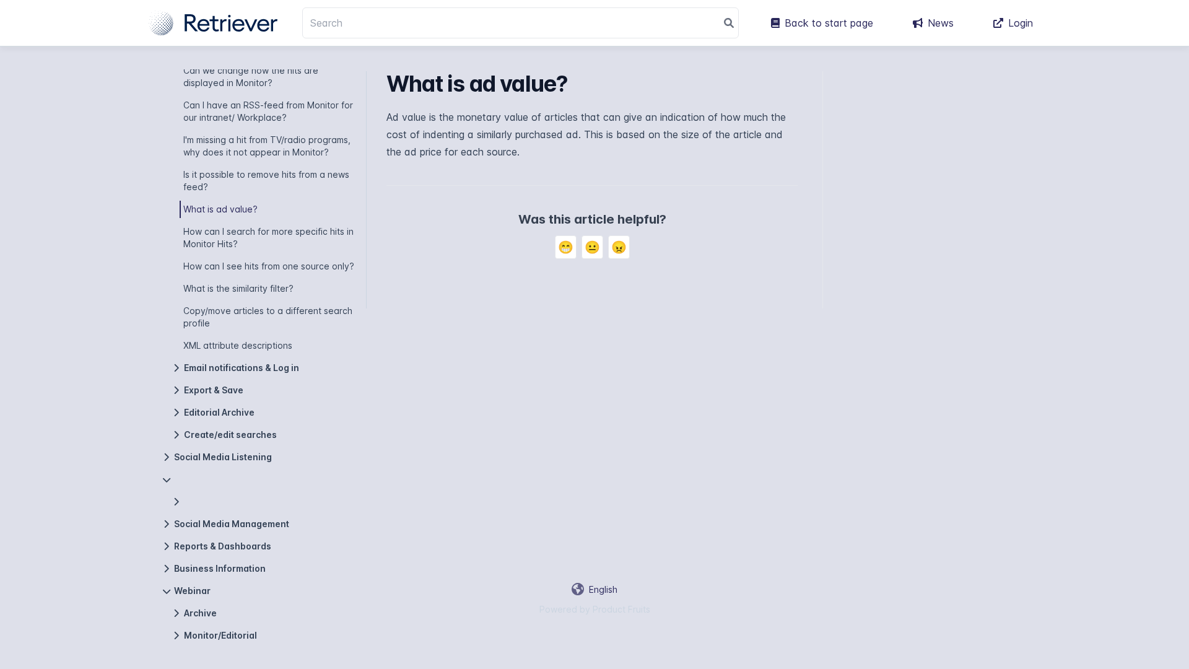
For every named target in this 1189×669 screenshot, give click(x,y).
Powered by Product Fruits (594, 609)
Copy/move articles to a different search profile (267, 316)
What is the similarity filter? (238, 288)
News (941, 23)
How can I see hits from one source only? (268, 266)
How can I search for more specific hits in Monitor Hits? (268, 237)
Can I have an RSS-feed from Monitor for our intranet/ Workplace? (268, 111)
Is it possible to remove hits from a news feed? (266, 180)
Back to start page (829, 23)
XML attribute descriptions (237, 345)
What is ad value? (220, 209)
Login (1020, 23)
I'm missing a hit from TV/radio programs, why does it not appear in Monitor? (267, 145)
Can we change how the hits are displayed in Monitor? (250, 76)
